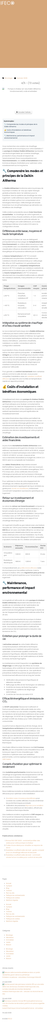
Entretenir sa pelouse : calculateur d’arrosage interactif (21, 977)
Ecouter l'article (24, 112)
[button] (42, 1)
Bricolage (9, 935)
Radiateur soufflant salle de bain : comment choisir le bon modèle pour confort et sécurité (24, 856)
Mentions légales (12, 900)
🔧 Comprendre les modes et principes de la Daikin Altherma (20, 125)
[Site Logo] (7, 3)
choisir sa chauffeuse (19, 488)
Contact (9, 891)
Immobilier (10, 940)
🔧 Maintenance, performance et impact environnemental (19, 137)
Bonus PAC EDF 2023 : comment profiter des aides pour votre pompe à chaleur (23, 841)
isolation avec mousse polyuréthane (21, 798)
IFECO (10, 1019)
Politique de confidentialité (15, 895)
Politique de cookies (13, 898)
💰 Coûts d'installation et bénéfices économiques (17, 131)
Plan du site (10, 893)
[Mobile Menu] (45, 3)
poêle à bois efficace (28, 568)
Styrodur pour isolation (34, 805)
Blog (7, 888)
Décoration (10, 937)
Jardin (8, 942)
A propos (9, 886)
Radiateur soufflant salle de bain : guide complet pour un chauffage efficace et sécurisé (25, 851)
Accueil (8, 883)
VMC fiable (6, 759)
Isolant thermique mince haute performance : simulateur (22, 1008)
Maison (8, 945)
